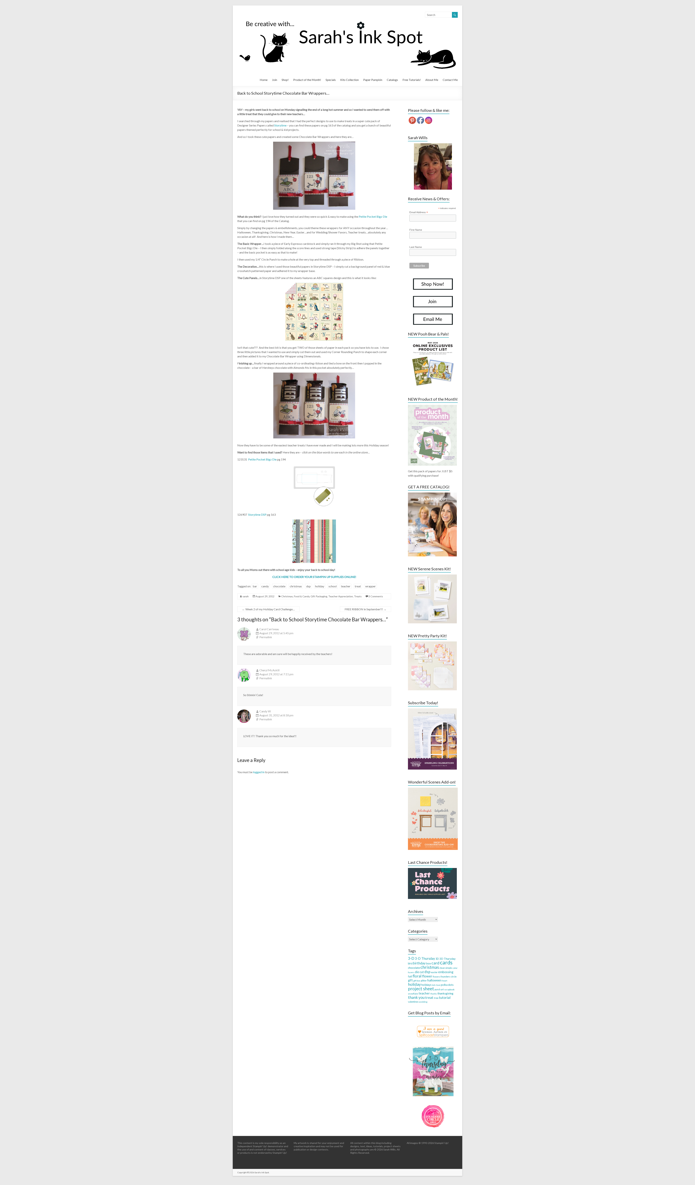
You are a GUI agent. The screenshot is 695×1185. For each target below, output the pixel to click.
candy (265, 586)
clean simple (445, 967)
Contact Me (450, 79)
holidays (426, 984)
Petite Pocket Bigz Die (373, 216)
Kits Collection (349, 79)
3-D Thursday (425, 958)
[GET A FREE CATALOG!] (432, 494)
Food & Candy (301, 596)
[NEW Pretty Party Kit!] (432, 643)
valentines (413, 1001)
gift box (416, 980)
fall (410, 976)
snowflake (413, 993)
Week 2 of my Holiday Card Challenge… (268, 609)
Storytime (280, 125)
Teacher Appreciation (340, 596)
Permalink (265, 637)
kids (434, 985)
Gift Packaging (319, 596)
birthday (419, 963)
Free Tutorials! (412, 79)
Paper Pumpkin (372, 79)
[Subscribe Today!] (432, 710)
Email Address (418, 212)
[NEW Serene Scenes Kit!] (432, 576)
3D (437, 958)
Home (264, 79)
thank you (416, 997)
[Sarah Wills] (433, 166)
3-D (411, 958)
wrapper (370, 586)
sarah (246, 596)
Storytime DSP (257, 514)
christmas (296, 586)
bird (410, 963)
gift (410, 980)
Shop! (285, 79)
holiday (319, 586)
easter (434, 972)
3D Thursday (447, 958)
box (428, 963)
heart (444, 980)
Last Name (415, 247)
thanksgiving (445, 993)
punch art (439, 989)
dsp (308, 586)
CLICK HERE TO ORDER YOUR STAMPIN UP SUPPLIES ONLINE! (314, 576)
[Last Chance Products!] (432, 869)
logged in (258, 772)
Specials (331, 79)
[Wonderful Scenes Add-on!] (433, 789)
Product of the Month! (307, 79)
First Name (415, 229)
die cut (419, 972)
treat (358, 586)
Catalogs (392, 79)
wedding (423, 1002)
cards (446, 962)
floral (417, 976)
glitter (424, 980)
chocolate (279, 586)
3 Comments (375, 596)
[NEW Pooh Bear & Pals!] (432, 341)
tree (436, 997)
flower (427, 976)
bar (255, 586)
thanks (433, 993)
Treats (358, 596)
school (332, 586)
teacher (345, 586)
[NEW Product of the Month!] (432, 406)
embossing (445, 972)
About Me (431, 79)
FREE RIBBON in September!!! (365, 609)
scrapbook (449, 989)
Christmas (287, 596)
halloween (434, 980)
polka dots (447, 984)
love (438, 985)
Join (274, 79)
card (435, 962)
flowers (436, 976)
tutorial (444, 997)
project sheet (421, 988)
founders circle (448, 976)
